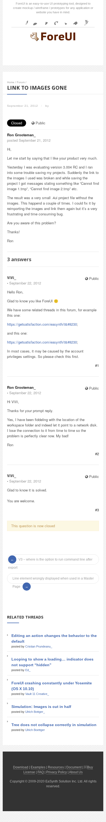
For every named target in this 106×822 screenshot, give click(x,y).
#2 (97, 453)
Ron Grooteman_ (21, 134)
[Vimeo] (74, 21)
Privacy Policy (56, 772)
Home (10, 82)
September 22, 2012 (25, 283)
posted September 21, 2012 (29, 140)
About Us (76, 772)
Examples (38, 767)
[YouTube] (84, 21)
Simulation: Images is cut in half (41, 706)
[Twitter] (64, 21)
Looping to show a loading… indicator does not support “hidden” (52, 662)
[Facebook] (23, 21)
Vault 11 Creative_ (37, 693)
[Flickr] (33, 21)
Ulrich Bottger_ (35, 711)
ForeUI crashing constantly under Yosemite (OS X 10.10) (51, 686)
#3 (97, 509)
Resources (56, 767)
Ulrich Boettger (35, 730)
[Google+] (53, 21)
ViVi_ (11, 277)
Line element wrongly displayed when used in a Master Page (53, 579)
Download (20, 767)
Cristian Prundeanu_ (38, 646)
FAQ (41, 772)
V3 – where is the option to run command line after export (50, 561)
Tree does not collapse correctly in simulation (53, 725)
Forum (21, 82)
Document (74, 767)
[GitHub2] (43, 21)
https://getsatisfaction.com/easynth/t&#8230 (42, 324)
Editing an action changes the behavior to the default (54, 638)
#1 (97, 365)
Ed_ (27, 670)
